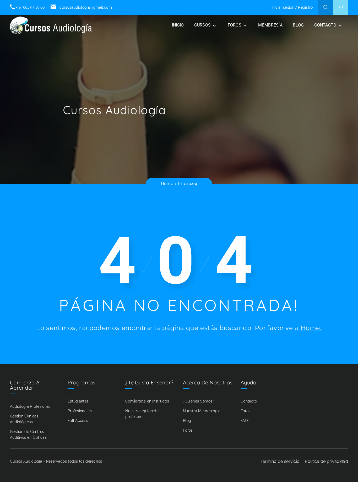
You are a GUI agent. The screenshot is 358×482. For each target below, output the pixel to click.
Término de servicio (280, 461)
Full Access (78, 421)
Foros (188, 430)
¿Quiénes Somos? (198, 401)
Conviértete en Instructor (147, 401)
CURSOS (202, 25)
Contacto (249, 401)
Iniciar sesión (283, 7)
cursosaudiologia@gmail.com (85, 7)
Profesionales (80, 411)
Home (167, 183)
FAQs (245, 421)
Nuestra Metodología (202, 411)
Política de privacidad (326, 461)
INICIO (178, 25)
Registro (305, 7)
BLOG (298, 25)
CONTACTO (325, 25)
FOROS (235, 25)
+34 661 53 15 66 (30, 7)
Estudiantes (78, 401)
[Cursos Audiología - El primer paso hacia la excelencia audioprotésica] (52, 25)
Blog (187, 421)
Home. (311, 328)
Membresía (270, 25)
